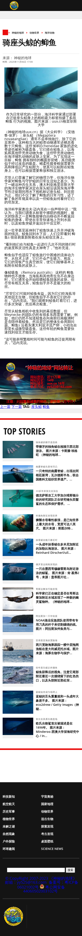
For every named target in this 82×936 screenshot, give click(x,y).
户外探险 (9, 841)
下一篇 (16, 406)
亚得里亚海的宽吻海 (47, 640)
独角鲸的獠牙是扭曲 (47, 442)
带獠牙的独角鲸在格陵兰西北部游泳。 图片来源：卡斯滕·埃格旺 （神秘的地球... (57, 450)
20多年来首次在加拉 (47, 490)
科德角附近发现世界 (47, 515)
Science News (52, 849)
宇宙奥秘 (47, 796)
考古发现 (47, 834)
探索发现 (47, 826)
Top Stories (24, 431)
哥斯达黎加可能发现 (47, 588)
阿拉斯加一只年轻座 (47, 615)
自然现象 (9, 834)
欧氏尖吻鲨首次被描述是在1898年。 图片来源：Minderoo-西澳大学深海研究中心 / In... (57, 729)
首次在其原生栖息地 (47, 719)
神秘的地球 (18, 32)
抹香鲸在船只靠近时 (47, 539)
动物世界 (34, 32)
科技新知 (9, 796)
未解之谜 (9, 826)
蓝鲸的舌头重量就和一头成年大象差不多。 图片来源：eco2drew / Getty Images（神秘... (57, 702)
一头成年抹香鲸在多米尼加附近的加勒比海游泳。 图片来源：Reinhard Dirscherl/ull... (57, 548)
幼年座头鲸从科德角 (47, 667)
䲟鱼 (46, 406)
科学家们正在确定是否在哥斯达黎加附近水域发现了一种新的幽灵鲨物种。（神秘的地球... (57, 597)
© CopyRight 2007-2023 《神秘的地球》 (41, 878)
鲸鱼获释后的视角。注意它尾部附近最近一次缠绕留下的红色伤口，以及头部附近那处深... (57, 676)
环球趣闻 (9, 849)
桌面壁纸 (47, 841)
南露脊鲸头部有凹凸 (47, 466)
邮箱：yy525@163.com (26, 882)
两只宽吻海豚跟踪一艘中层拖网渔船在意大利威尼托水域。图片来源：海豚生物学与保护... (57, 649)
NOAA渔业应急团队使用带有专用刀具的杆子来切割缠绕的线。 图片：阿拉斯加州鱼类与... (57, 624)
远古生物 (47, 819)
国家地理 (47, 804)
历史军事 (9, 811)
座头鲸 (36, 406)
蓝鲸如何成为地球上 (47, 691)
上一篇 (5, 406)
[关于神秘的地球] (15, 916)
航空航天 (9, 804)
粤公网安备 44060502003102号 (44, 889)
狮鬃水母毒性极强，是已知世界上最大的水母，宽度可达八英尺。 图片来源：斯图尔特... (57, 524)
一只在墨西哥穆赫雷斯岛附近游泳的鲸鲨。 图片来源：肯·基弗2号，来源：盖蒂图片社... (57, 573)
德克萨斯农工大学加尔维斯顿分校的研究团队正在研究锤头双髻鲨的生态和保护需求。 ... (57, 499)
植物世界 (9, 819)
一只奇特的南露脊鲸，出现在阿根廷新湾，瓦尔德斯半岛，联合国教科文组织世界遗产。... (57, 475)
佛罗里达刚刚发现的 (47, 564)
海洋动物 (49, 32)
